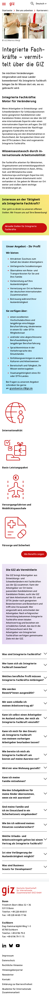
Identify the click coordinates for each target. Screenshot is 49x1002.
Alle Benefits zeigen (34, 554)
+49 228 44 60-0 (19, 911)
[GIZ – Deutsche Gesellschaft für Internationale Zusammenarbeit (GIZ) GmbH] (12, 4)
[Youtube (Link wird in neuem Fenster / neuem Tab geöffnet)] (18, 946)
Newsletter (8, 974)
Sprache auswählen (41, 3)
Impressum (8, 955)
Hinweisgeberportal (12, 969)
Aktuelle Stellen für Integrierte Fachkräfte (21, 229)
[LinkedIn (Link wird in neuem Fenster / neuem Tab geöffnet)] (4, 946)
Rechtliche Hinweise (12, 965)
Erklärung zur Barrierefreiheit (17, 984)
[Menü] (4, 4)
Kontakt (6, 979)
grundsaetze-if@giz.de (21, 388)
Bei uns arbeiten (24, 10)
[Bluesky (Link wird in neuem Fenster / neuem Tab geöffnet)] (11, 946)
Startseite (7, 10)
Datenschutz (8, 960)
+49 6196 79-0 (18, 933)
